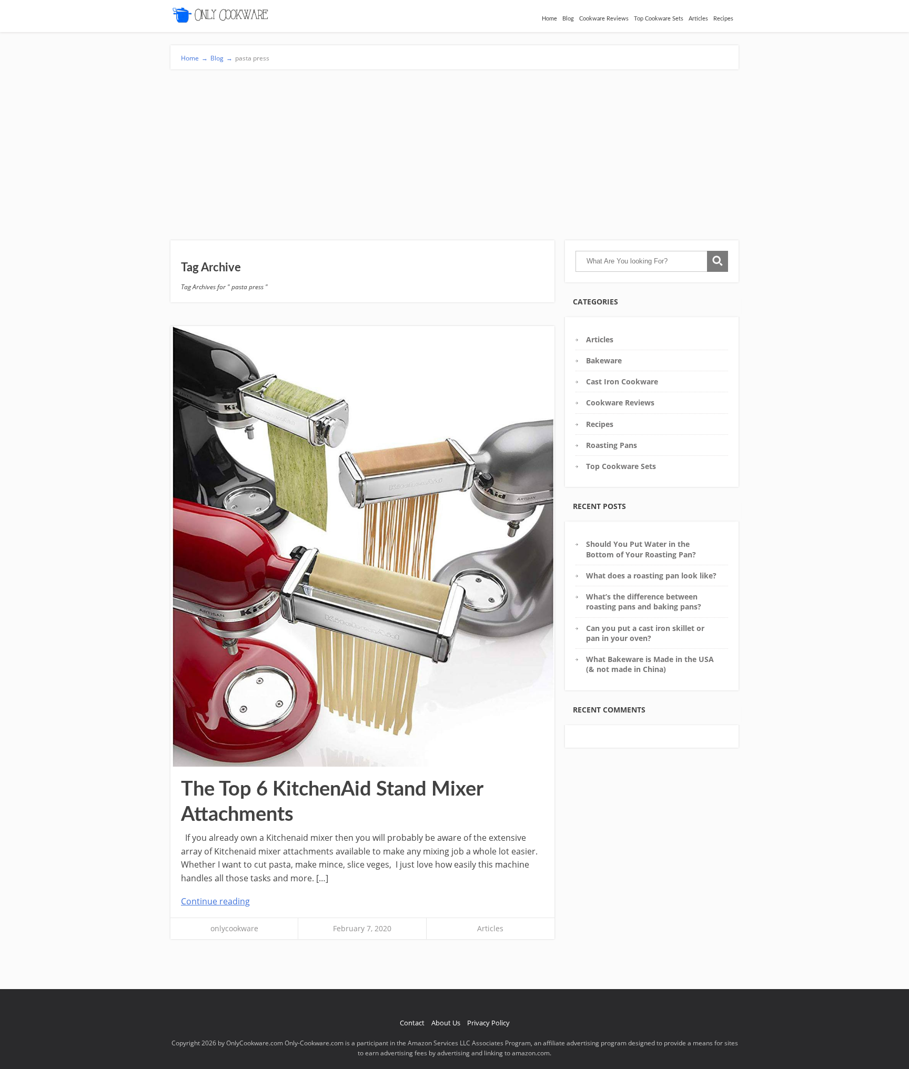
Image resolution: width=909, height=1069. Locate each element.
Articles (698, 19)
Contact (412, 1022)
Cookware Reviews (604, 19)
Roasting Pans (611, 445)
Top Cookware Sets (658, 19)
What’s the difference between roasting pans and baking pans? (643, 602)
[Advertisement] (454, 148)
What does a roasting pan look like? (651, 576)
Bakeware (604, 360)
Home (549, 19)
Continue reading (215, 901)
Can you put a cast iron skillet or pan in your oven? (645, 633)
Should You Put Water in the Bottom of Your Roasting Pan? (641, 549)
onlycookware (234, 928)
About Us (445, 1022)
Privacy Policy (488, 1022)
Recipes (723, 19)
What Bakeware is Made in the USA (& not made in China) (650, 664)
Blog (568, 19)
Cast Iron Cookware (622, 381)
